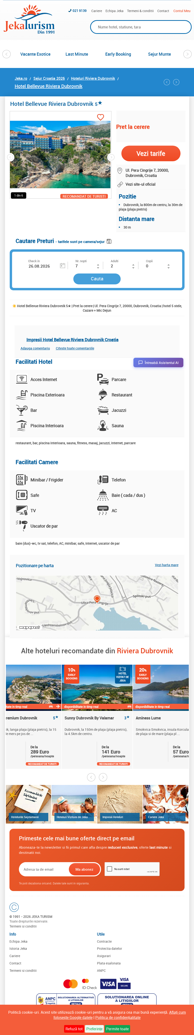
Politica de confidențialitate (118, 1017)
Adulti (114, 261)
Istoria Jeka (18, 948)
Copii (149, 261)
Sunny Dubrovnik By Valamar (97, 718)
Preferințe (94, 1028)
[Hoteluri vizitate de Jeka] (74, 804)
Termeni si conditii (23, 926)
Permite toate (117, 1028)
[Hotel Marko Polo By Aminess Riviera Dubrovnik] (176, 82)
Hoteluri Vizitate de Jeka (72, 817)
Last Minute (77, 54)
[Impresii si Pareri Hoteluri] (119, 804)
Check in (34, 261)
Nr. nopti (81, 261)
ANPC (101, 970)
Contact (163, 11)
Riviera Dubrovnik (145, 650)
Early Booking (118, 54)
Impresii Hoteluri (112, 817)
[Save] (110, 240)
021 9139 (80, 11)
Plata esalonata (109, 963)
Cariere (96, 11)
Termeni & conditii (140, 11)
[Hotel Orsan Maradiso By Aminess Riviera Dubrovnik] (167, 82)
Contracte (104, 941)
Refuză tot (74, 1028)
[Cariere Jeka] (165, 804)
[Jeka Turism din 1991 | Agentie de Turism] (29, 32)
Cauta (97, 278)
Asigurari (104, 956)
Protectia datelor (109, 948)
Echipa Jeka (114, 11)
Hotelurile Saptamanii (25, 817)
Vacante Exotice (35, 54)
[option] (35, 54)
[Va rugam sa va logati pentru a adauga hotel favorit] (100, 117)
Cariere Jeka (156, 817)
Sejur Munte (159, 54)
